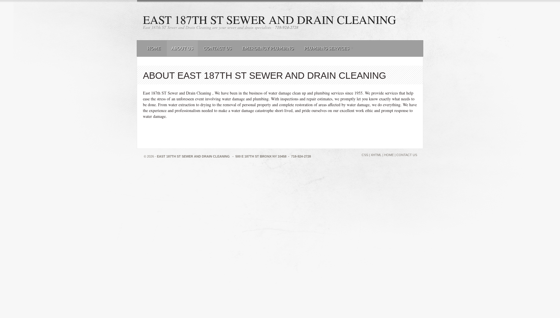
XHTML (376, 155)
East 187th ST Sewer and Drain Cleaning (269, 19)
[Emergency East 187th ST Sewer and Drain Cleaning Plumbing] (268, 48)
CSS (365, 155)
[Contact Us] (217, 48)
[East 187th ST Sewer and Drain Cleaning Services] (327, 48)
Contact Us (406, 155)
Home (389, 155)
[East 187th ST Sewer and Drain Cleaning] (154, 48)
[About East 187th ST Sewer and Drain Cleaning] (182, 48)
